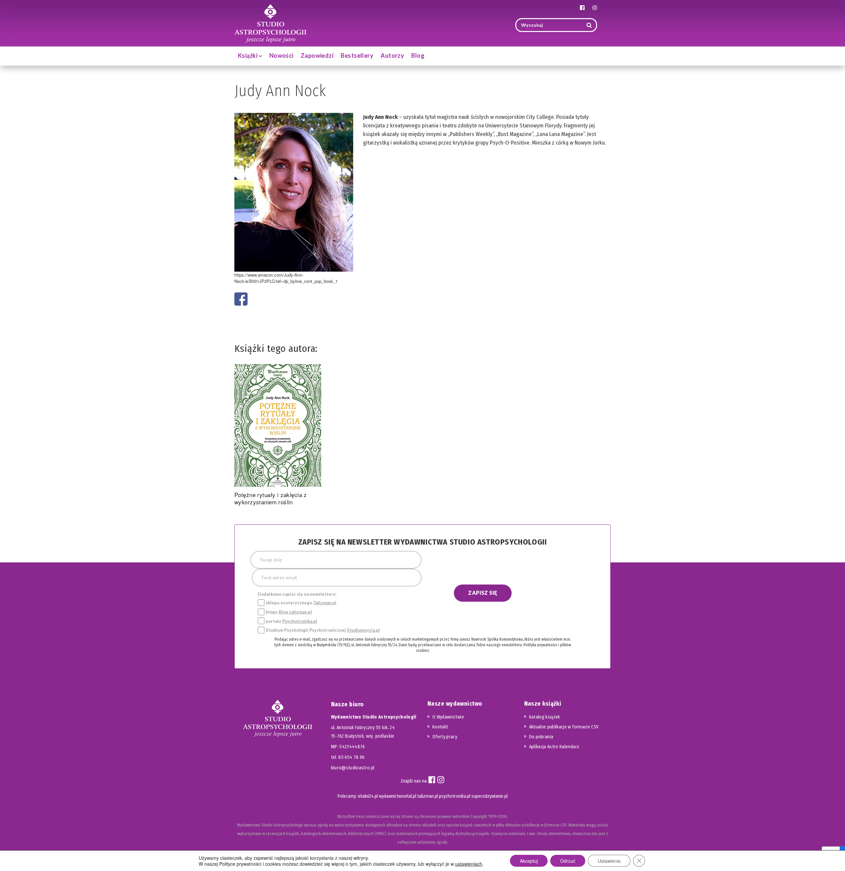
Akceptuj (529, 860)
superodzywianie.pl (489, 796)
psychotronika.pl (454, 796)
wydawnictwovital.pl (397, 796)
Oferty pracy (444, 737)
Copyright (478, 816)
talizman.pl (427, 796)
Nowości (281, 55)
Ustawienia (609, 860)
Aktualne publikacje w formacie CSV (564, 727)
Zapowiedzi (317, 55)
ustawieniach (468, 864)
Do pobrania (541, 737)
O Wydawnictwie (448, 717)
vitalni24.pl (368, 796)
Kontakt (440, 727)
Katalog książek (544, 717)
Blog (417, 55)
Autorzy (392, 55)
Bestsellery (357, 55)
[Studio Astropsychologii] (270, 22)
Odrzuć (567, 860)
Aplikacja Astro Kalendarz (554, 747)
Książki (248, 55)
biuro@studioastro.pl (353, 768)
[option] (277, 436)
